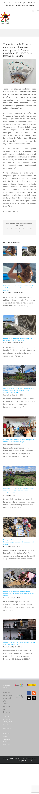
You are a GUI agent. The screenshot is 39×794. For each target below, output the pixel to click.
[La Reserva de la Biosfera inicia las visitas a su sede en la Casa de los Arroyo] (19, 629)
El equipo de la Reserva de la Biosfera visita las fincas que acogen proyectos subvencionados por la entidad (18, 542)
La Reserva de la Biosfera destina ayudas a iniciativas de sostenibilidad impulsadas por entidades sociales (19, 593)
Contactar (7, 728)
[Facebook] (29, 693)
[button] (4, 251)
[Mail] (34, 698)
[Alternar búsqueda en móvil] (33, 11)
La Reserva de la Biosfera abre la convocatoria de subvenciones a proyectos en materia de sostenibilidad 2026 (18, 491)
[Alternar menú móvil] (38, 11)
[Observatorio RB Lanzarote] (21, 685)
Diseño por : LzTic (27, 761)
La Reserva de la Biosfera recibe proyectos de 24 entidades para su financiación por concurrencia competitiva (18, 288)
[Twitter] (29, 698)
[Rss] (34, 693)
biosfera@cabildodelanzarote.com (20, 5)
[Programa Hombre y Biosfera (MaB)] (19, 695)
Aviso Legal (6, 739)
